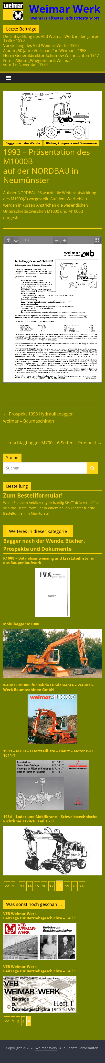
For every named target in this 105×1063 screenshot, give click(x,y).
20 (74, 886)
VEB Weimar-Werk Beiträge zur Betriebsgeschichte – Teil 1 (39, 916)
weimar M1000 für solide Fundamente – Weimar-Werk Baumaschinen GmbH (48, 687)
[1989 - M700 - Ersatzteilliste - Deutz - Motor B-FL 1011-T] (52, 760)
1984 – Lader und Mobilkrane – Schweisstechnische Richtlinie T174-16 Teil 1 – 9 (50, 819)
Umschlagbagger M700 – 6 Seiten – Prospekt (53, 443)
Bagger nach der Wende (23, 143)
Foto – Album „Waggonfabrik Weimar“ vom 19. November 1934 (38, 62)
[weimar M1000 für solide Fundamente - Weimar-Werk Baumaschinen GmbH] (52, 694)
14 (29, 886)
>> (82, 886)
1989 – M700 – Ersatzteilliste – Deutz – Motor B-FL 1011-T (48, 753)
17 (51, 886)
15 (37, 886)
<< (7, 886)
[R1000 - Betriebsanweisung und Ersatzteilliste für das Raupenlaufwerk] (52, 567)
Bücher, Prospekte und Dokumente (71, 143)
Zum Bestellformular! (33, 495)
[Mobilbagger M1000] (52, 628)
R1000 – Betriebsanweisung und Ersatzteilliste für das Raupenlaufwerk (49, 560)
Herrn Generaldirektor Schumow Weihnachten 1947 (51, 55)
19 (67, 886)
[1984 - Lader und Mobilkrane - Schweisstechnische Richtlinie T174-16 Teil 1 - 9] (52, 825)
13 (22, 886)
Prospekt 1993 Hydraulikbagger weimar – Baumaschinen (38, 417)
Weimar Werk (65, 8)
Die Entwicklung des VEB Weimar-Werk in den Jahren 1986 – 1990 (51, 38)
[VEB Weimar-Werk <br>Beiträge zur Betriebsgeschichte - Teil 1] (39, 922)
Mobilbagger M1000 (21, 624)
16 (44, 886)
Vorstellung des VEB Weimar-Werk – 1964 (41, 45)
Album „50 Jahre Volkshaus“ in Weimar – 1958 (44, 50)
